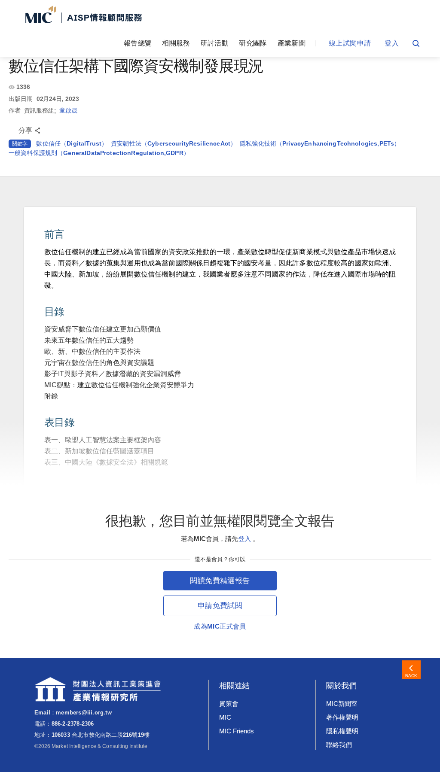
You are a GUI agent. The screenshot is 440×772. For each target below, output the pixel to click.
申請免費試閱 (220, 606)
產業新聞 (292, 43)
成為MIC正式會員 (220, 626)
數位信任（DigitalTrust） (71, 143)
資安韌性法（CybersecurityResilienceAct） (173, 143)
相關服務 (176, 43)
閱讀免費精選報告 (220, 581)
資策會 (228, 703)
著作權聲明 (342, 717)
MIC (225, 717)
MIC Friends (236, 731)
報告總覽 (138, 43)
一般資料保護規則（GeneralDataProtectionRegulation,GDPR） (99, 152)
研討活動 (215, 43)
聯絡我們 (339, 744)
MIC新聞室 (342, 703)
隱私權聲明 (342, 731)
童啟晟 (68, 110)
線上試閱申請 (350, 43)
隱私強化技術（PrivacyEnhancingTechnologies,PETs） (320, 143)
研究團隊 (253, 43)
